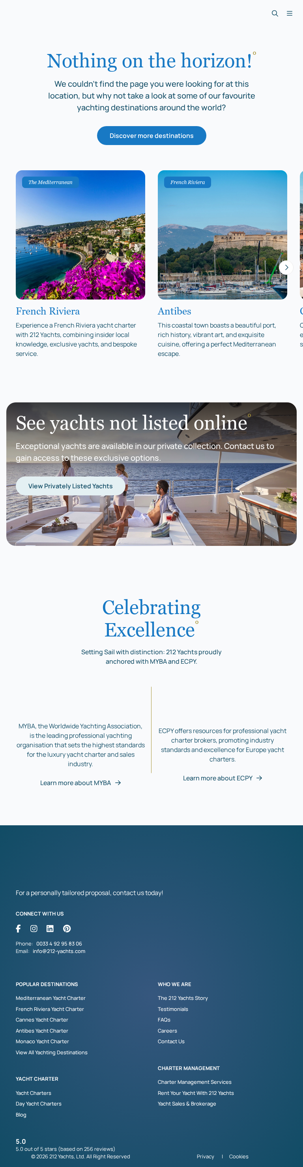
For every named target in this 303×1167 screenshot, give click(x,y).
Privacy (205, 1156)
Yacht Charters (33, 1092)
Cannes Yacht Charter (42, 1019)
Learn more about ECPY (218, 778)
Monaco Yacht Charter (42, 1041)
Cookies (239, 1156)
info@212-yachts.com (59, 951)
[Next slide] (286, 267)
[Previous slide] (16, 267)
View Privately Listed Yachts (70, 486)
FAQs (164, 1019)
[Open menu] (289, 13)
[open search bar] (274, 13)
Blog (21, 1114)
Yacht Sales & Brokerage (187, 1103)
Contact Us (171, 1041)
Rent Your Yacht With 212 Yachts (196, 1092)
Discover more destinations (152, 135)
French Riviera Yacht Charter (50, 1009)
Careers (167, 1030)
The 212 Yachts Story (183, 997)
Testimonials (173, 1009)
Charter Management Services (195, 1081)
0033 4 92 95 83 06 (59, 943)
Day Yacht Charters (39, 1103)
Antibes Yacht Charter (42, 1030)
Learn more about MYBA (76, 782)
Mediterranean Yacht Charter (51, 997)
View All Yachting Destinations (52, 1052)
